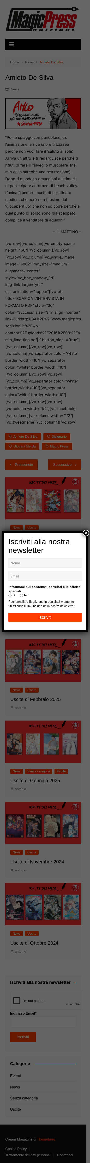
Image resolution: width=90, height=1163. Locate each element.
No (26, 595)
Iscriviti (45, 617)
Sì (14, 595)
